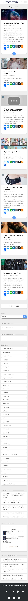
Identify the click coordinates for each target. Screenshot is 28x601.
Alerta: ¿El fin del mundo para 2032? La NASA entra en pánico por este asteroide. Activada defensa (14, 495)
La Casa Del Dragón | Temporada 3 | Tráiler (13, 513)
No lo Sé (5, 447)
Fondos (4, 396)
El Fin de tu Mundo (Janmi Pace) (14, 23)
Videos (4, 480)
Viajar (4, 476)
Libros (4, 421)
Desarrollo (5, 381)
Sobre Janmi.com (14, 585)
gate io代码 (6, 559)
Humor (4, 403)
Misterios (5, 432)
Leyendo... (13, 529)
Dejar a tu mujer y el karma (12, 152)
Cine (4, 359)
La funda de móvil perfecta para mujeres (13, 188)
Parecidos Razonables (8, 454)
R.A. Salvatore (6, 541)
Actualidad (5, 352)
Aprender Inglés (7, 356)
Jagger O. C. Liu (6, 575)
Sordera (5, 465)
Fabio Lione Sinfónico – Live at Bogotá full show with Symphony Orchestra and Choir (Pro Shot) (13, 507)
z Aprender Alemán (7, 484)
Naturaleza (5, 443)
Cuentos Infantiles (7, 374)
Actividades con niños (8, 348)
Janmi (6, 25)
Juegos (4, 418)
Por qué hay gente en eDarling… (11, 72)
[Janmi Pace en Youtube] (14, 597)
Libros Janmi (6, 425)
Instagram (5, 410)
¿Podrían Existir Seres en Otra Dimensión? (13, 516)
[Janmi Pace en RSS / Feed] (19, 597)
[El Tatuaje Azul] (4, 533)
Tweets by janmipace (8, 327)
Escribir (5, 392)
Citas (4, 363)
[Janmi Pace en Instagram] (12, 591)
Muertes (5, 436)
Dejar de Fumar (6, 378)
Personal (5, 458)
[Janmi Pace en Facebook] (17, 591)
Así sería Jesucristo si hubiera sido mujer (13, 236)
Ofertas (5, 451)
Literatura (5, 429)
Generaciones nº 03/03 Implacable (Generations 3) (12, 538)
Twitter (5, 473)
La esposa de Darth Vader (12, 273)
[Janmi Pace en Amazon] (6, 591)
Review (4, 462)
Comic (4, 367)
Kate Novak (9, 532)
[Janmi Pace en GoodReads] (8, 597)
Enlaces (5, 389)
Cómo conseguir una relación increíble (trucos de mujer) (13, 109)
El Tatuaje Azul (9, 531)
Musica (5, 440)
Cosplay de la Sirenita (17, 575)
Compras (5, 370)
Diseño (4, 385)
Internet (5, 414)
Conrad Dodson (7, 578)
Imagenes (5, 407)
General (5, 399)
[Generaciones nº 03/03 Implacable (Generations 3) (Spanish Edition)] (4, 538)
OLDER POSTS (13, 306)
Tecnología (5, 469)
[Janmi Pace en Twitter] (23, 591)
